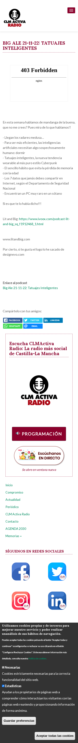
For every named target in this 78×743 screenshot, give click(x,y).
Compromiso (14, 492)
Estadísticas (13, 686)
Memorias (12, 536)
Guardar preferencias (19, 720)
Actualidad (12, 500)
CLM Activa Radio (17, 514)
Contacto (12, 521)
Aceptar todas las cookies (54, 736)
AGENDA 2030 (15, 529)
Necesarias (12, 667)
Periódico (12, 507)
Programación (42, 433)
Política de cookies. (37, 658)
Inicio (9, 485)
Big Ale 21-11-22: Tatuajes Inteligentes (30, 288)
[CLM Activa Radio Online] (13, 17)
